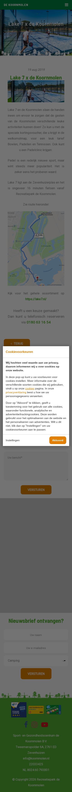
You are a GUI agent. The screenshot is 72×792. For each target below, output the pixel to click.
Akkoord (57, 440)
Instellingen (13, 440)
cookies (29, 388)
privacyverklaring (16, 392)
